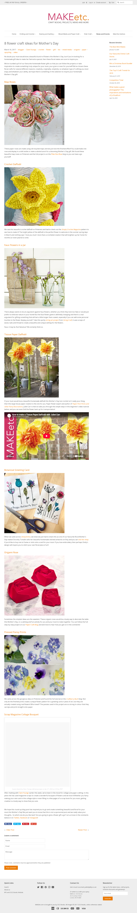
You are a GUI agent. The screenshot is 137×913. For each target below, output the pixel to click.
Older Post (10, 830)
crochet (41, 50)
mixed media (67, 50)
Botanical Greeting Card (16, 469)
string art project (52, 320)
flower (48, 50)
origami (77, 50)
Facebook (23, 818)
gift (54, 50)
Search (6, 887)
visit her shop (83, 539)
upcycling (7, 52)
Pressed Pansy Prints (15, 632)
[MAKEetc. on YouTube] (53, 887)
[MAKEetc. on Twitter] (38, 887)
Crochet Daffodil (12, 164)
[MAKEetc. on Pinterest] (46, 887)
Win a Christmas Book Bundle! (120, 63)
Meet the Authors (119, 34)
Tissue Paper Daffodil (15, 334)
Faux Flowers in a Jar (15, 244)
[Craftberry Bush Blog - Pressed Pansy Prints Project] (34, 695)
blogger (21, 50)
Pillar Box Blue (56, 154)
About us (7, 890)
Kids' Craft (88, 34)
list (59, 50)
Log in (91, 2)
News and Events (103, 34)
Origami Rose (11, 552)
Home (14, 34)
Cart (113, 2)
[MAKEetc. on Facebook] (42, 887)
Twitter (16, 818)
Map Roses (10, 81)
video (16, 52)
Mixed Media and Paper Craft (69, 34)
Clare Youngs (31, 50)
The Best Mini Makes (117, 47)
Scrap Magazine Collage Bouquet (21, 714)
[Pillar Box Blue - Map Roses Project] (34, 144)
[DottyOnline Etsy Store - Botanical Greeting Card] (34, 532)
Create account (101, 2)
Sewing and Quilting (46, 34)
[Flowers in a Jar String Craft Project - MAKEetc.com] (34, 308)
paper (84, 50)
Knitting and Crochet (27, 34)
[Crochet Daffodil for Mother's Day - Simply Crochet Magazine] (34, 225)
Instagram (34, 818)
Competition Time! (116, 80)
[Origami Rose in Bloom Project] (34, 615)
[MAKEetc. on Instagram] (49, 887)
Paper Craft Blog (32, 625)
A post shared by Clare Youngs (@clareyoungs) (27, 789)
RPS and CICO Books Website (13, 892)
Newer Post (82, 830)
